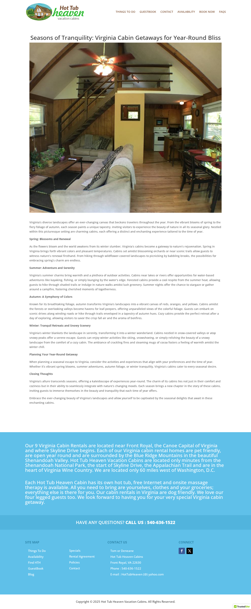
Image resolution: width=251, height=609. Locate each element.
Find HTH (34, 562)
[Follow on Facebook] (182, 551)
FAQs (222, 12)
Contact (166, 12)
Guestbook (148, 12)
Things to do (125, 12)
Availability (186, 12)
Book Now (207, 12)
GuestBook (35, 568)
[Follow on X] (189, 551)
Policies (74, 562)
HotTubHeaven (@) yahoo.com (142, 574)
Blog (31, 574)
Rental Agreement (82, 556)
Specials (74, 550)
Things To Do (37, 551)
